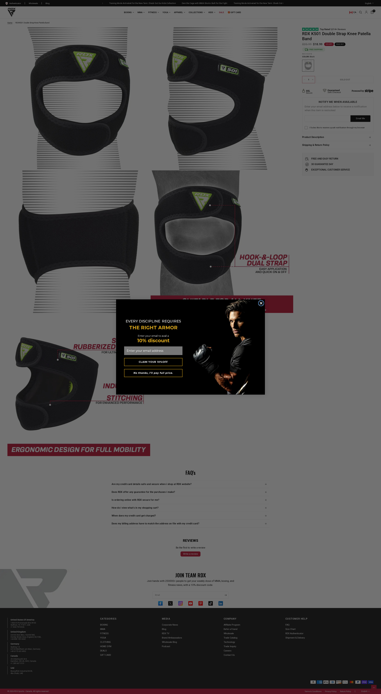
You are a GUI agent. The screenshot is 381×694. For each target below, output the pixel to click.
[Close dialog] (261, 303)
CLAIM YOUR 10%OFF (153, 362)
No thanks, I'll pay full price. (153, 373)
